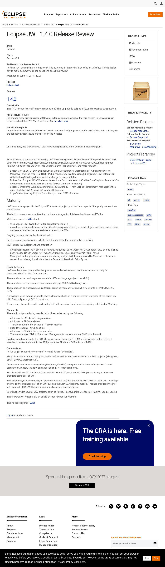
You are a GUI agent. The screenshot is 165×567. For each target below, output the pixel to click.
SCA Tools (135, 143)
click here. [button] (80, 562)
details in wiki (61, 121)
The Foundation (111, 14)
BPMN (138, 220)
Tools (130, 189)
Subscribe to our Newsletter (126, 537)
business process (135, 215)
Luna (32, 403)
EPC (129, 224)
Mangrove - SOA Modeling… (144, 147)
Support (76, 537)
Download (155, 14)
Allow (156, 558)
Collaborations (78, 14)
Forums (136, 69)
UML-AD (148, 220)
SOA (130, 220)
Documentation (139, 49)
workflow (132, 210)
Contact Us (78, 533)
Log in (10, 415)
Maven (137, 200)
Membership (13, 537)
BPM (149, 215)
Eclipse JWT (49, 24)
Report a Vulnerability (83, 525)
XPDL (137, 224)
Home (5, 24)
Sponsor (11, 541)
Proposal (136, 62)
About (10, 525)
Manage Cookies (48, 545)
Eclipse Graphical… (139, 137)
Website (135, 43)
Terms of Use (46, 529)
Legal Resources (48, 541)
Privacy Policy (46, 525)
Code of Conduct (48, 537)
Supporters (62, 14)
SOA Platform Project (31, 24)
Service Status (80, 529)
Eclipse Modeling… (139, 131)
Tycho (146, 200)
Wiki (30, 219)
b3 (129, 200)
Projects (48, 14)
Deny (147, 558)
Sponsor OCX (82, 485)
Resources (94, 14)
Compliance (45, 533)
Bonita (146, 224)
